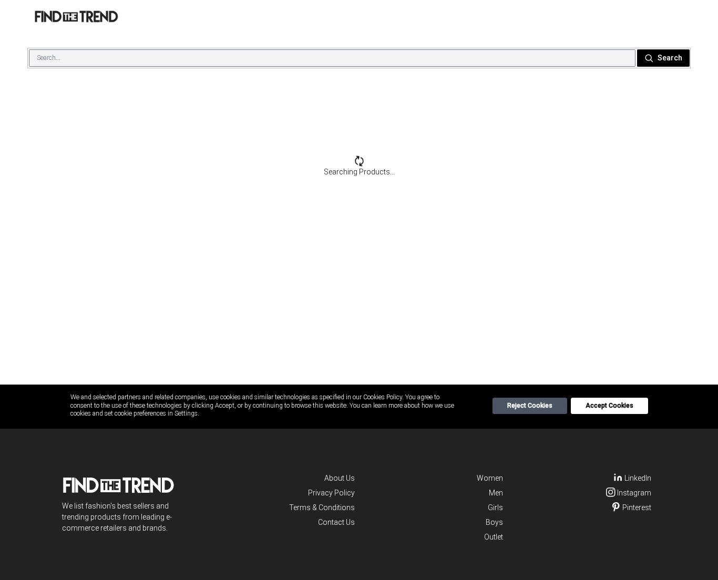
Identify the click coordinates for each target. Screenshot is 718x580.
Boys (494, 522)
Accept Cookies (609, 405)
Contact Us (336, 522)
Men (496, 493)
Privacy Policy (331, 493)
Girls (495, 507)
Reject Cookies (529, 405)
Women (490, 478)
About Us (339, 478)
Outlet (493, 537)
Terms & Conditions (322, 507)
